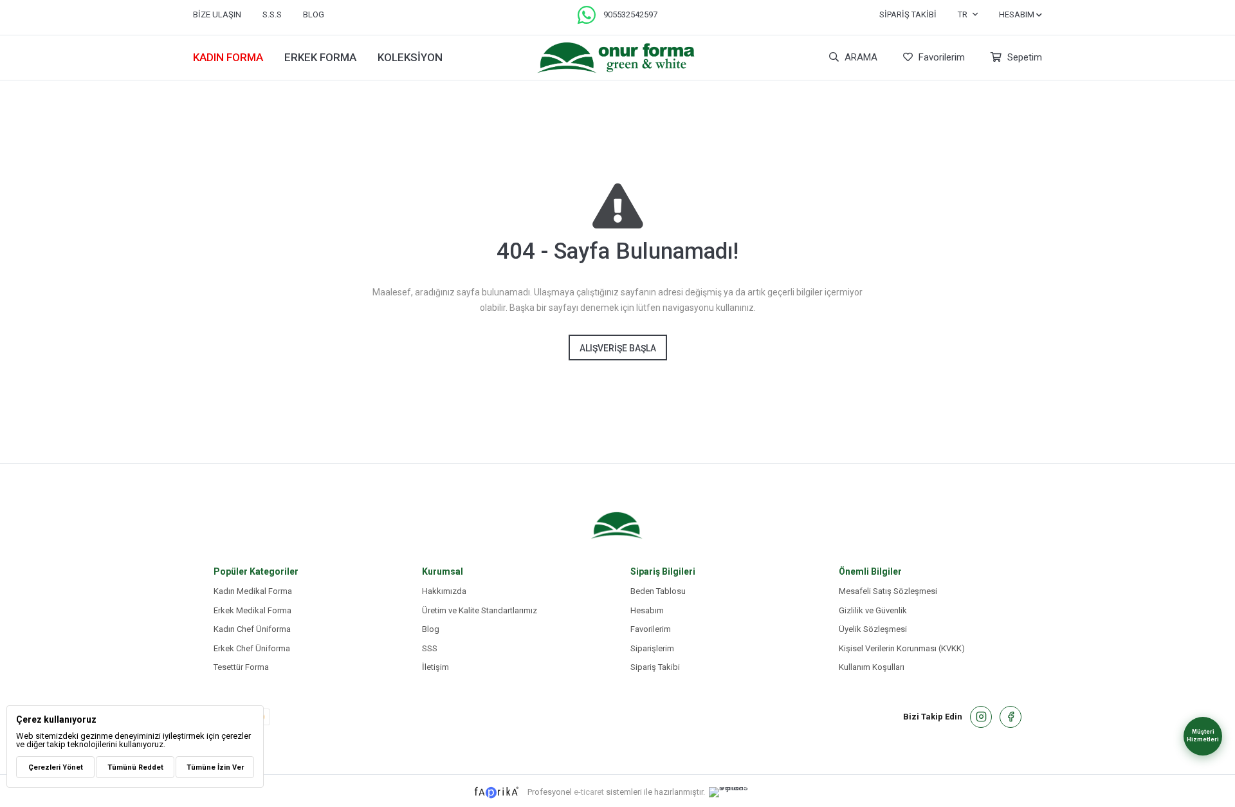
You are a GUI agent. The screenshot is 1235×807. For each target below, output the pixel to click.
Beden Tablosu (658, 591)
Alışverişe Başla (618, 348)
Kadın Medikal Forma (253, 591)
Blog (430, 629)
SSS (429, 648)
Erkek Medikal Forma (252, 610)
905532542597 (630, 14)
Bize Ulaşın (217, 14)
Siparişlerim (652, 648)
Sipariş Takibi (908, 14)
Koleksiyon (410, 57)
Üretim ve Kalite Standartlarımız (479, 610)
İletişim (435, 667)
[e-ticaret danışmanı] (735, 792)
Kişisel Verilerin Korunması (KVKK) (902, 648)
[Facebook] (1010, 717)
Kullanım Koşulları (871, 667)
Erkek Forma (320, 57)
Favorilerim (940, 57)
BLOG (313, 14)
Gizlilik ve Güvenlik (873, 610)
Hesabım (647, 610)
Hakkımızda (444, 591)
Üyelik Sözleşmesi (873, 629)
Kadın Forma (228, 57)
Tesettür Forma (241, 667)
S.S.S (272, 14)
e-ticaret (589, 792)
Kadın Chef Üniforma (252, 629)
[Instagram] (981, 717)
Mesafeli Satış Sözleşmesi (888, 591)
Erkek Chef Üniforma (252, 648)
